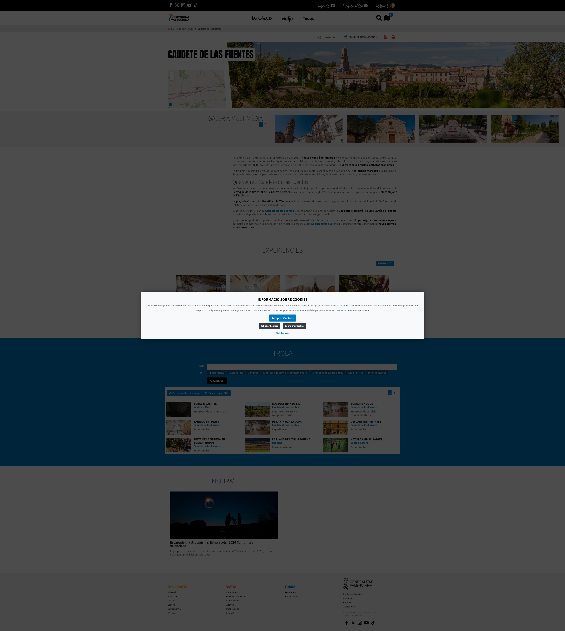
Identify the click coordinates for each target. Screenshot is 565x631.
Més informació (282, 333)
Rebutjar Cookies (269, 325)
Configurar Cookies (294, 325)
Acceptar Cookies (283, 318)
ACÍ (347, 305)
